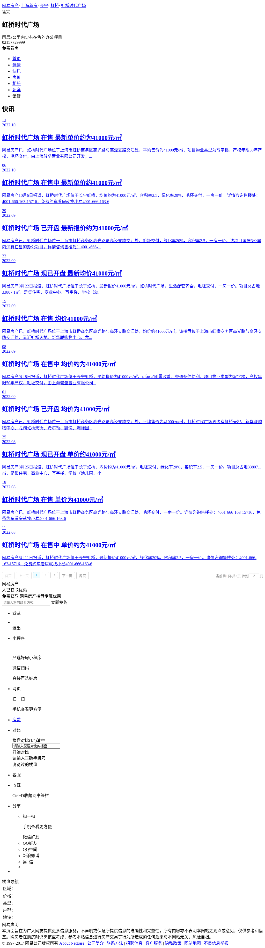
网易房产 (10, 5)
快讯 (16, 71)
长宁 (44, 5)
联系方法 (115, 943)
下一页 (67, 576)
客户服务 (153, 943)
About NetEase (71, 943)
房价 (16, 77)
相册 (16, 83)
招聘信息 (134, 943)
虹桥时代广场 (73, 5)
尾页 (82, 576)
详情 (16, 65)
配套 (16, 90)
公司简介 (95, 943)
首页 (16, 58)
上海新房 (29, 5)
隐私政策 (173, 943)
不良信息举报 (216, 943)
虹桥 (54, 5)
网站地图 (192, 943)
